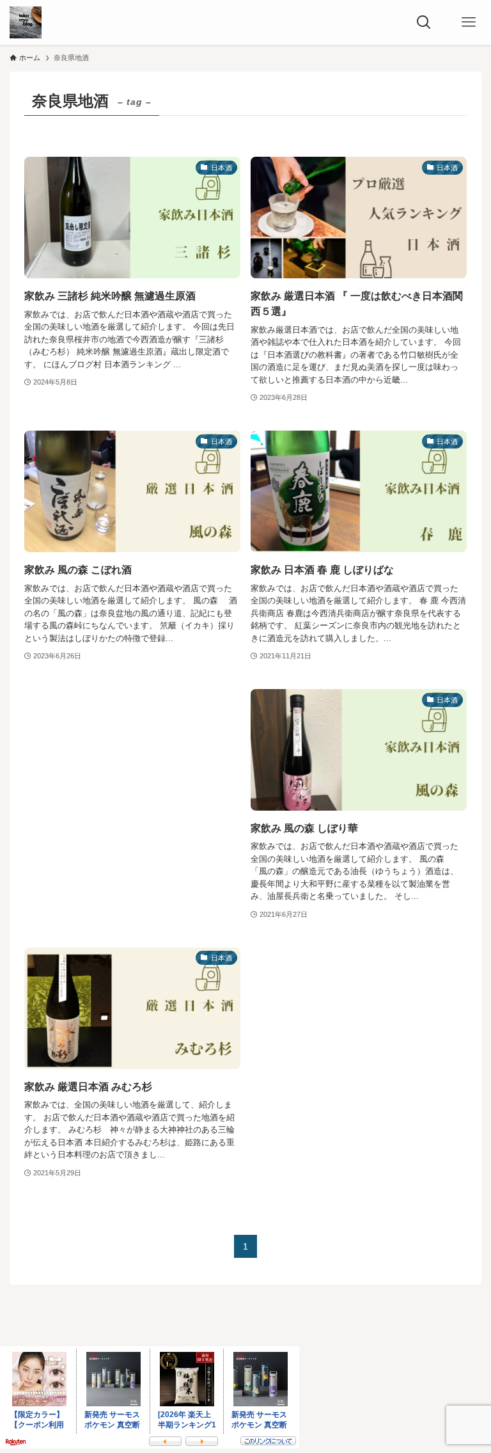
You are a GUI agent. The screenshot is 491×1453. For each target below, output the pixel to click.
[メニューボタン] (468, 22)
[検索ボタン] (423, 22)
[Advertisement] (132, 796)
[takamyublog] (26, 22)
